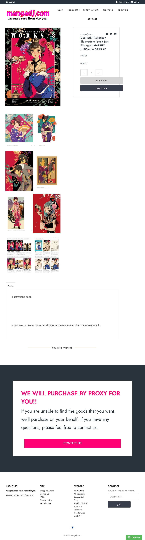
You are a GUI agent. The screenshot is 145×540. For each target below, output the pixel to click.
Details (10, 285)
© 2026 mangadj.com (72, 535)
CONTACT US (72, 443)
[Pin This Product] (115, 34)
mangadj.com (86, 34)
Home (60, 10)
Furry (76, 500)
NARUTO (78, 506)
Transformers (79, 512)
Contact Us (44, 493)
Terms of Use (45, 503)
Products (73, 10)
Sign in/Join (123, 1)
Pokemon (78, 509)
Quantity (83, 63)
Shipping (108, 10)
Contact (92, 19)
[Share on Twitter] (111, 34)
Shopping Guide (47, 490)
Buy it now (101, 88)
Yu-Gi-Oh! (78, 516)
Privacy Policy (46, 500)
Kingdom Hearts (81, 503)
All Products (79, 490)
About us (123, 10)
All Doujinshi (79, 493)
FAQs (42, 496)
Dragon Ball (79, 496)
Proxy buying (90, 10)
